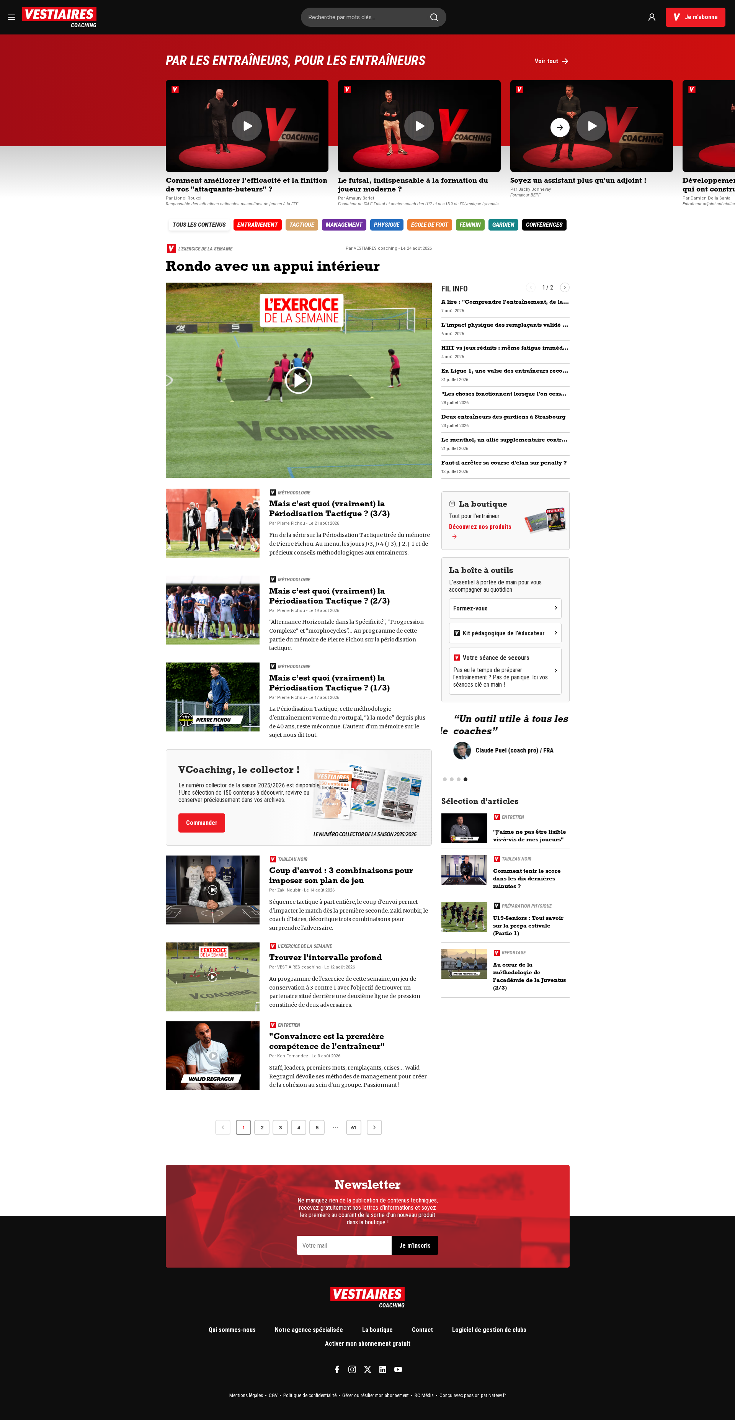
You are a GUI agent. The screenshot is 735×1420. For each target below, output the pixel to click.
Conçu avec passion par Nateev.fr (472, 1395)
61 (353, 1127)
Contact (422, 1329)
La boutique (377, 1329)
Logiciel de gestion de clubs (489, 1329)
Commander (201, 822)
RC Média (424, 1395)
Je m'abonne (701, 17)
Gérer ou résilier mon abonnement (375, 1395)
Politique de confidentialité (309, 1395)
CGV (273, 1395)
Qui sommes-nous (232, 1329)
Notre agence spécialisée (309, 1329)
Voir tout (546, 61)
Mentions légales (246, 1395)
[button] (560, 127)
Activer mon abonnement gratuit (367, 1343)
